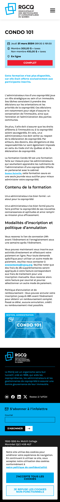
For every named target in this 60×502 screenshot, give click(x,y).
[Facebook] (13, 397)
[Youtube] (7, 397)
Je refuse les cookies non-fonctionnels (30, 490)
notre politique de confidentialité (26, 467)
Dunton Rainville (13, 173)
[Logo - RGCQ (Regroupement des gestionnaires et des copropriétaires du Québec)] (22, 10)
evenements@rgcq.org (18, 264)
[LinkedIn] (19, 397)
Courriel (9, 415)
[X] (25, 397)
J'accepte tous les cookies (30, 477)
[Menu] (52, 10)
